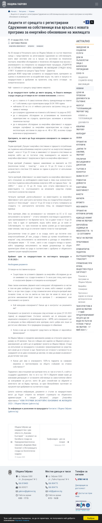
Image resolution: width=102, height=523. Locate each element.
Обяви (79, 137)
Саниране (40, 46)
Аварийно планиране (82, 287)
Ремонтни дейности (81, 181)
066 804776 (53, 487)
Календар (81, 133)
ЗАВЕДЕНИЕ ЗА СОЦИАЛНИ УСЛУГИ (82, 50)
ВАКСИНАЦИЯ (83, 84)
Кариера (80, 198)
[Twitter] (92, 22)
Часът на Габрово (84, 238)
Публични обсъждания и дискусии (83, 162)
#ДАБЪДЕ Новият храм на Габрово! (84, 219)
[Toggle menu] (96, 4)
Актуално (22, 11)
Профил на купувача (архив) (84, 212)
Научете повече (22, 520)
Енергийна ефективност (17, 46)
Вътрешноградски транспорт (85, 257)
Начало (14, 11)
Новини (31, 11)
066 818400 (23, 483)
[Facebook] (87, 22)
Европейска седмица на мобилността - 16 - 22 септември (84, 229)
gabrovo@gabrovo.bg (27, 491)
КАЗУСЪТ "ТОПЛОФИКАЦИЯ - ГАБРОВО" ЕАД (84, 108)
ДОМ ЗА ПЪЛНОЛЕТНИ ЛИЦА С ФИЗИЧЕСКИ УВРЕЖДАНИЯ (82, 63)
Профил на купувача (81, 143)
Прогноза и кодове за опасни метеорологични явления (85, 297)
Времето (80, 202)
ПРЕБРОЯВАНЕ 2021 (82, 243)
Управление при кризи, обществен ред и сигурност (84, 267)
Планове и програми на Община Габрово (85, 279)
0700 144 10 (83, 479)
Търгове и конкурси (81, 170)
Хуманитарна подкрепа (82, 250)
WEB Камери (82, 206)
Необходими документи (17, 264)
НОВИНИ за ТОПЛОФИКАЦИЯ (85, 117)
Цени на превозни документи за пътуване (83, 97)
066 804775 (53, 483)
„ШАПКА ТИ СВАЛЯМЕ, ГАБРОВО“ (81, 152)
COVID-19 (80, 73)
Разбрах (90, 518)
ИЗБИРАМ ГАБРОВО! (80, 128)
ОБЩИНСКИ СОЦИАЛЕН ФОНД (85, 78)
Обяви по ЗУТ (82, 176)
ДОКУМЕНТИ (83, 122)
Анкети (79, 194)
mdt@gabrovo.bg (55, 491)
